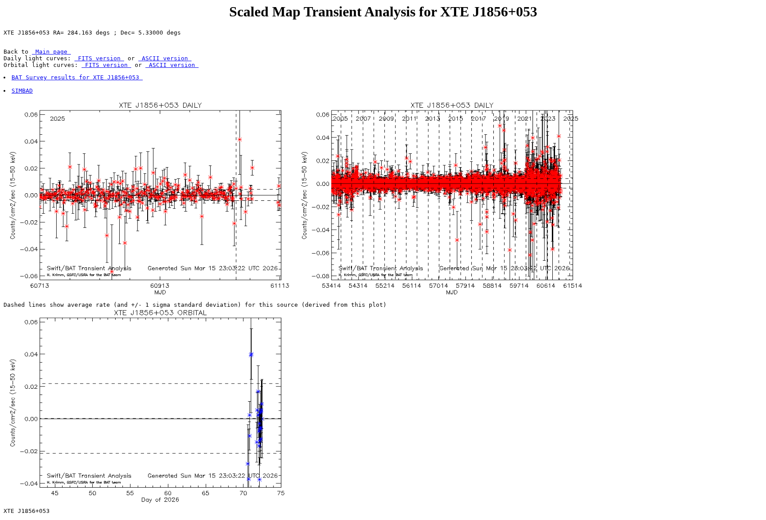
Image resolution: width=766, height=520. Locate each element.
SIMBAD (22, 90)
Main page (51, 51)
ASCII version (165, 58)
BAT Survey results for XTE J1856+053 (77, 77)
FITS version (99, 58)
